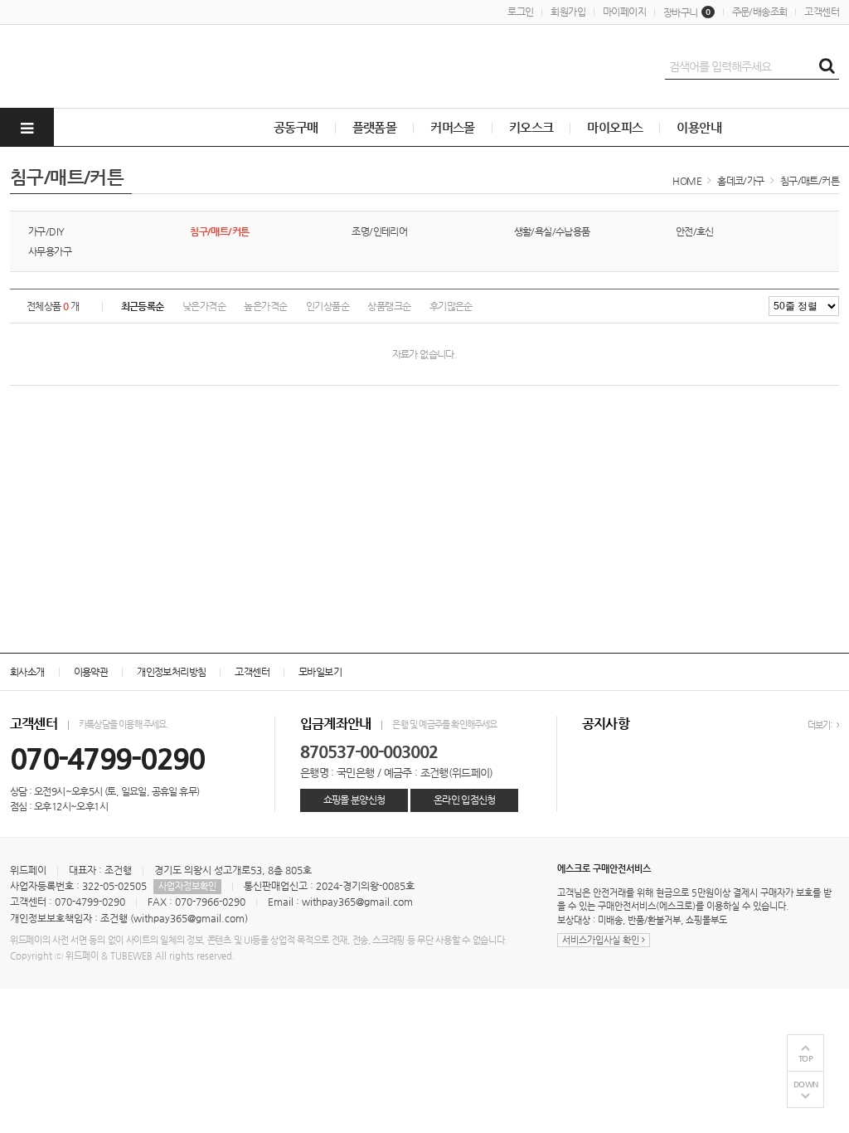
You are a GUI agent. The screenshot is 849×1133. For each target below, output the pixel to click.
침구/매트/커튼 (809, 181)
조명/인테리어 (379, 231)
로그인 (520, 11)
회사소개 (27, 672)
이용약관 (91, 672)
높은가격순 (265, 306)
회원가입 (568, 11)
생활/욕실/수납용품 (552, 231)
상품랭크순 (388, 306)
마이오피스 (615, 127)
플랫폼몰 (374, 127)
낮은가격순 (204, 306)
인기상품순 (327, 306)
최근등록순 (142, 306)
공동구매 (296, 127)
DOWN (805, 1084)
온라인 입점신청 (465, 799)
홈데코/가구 (740, 181)
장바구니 (687, 12)
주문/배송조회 (760, 11)
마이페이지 (624, 11)
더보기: (821, 725)
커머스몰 (452, 127)
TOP (805, 1058)
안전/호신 (695, 231)
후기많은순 (451, 306)
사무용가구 (49, 251)
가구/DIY (46, 231)
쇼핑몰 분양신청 (354, 799)
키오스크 (531, 127)
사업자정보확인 (187, 886)
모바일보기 (320, 672)
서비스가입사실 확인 (602, 940)
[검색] (826, 66)
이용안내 (699, 127)
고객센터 (821, 11)
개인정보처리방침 (171, 672)
